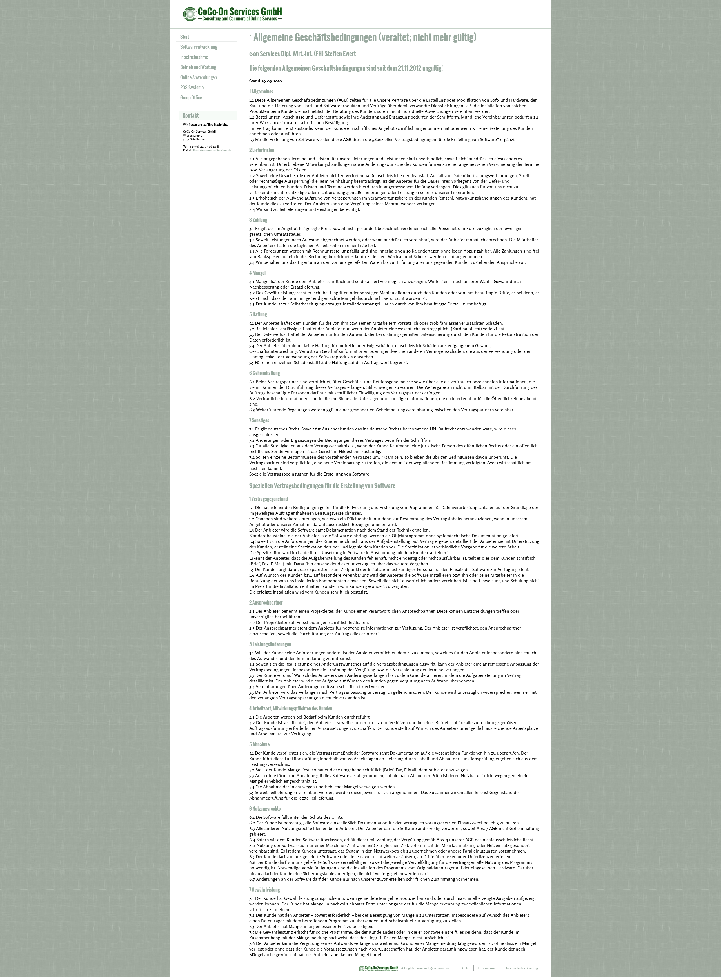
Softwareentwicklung (198, 46)
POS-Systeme (192, 87)
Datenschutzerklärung (521, 968)
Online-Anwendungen (198, 77)
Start (184, 36)
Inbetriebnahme (194, 56)
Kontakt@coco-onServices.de (212, 150)
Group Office (191, 97)
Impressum (486, 968)
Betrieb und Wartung (198, 67)
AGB (464, 968)
